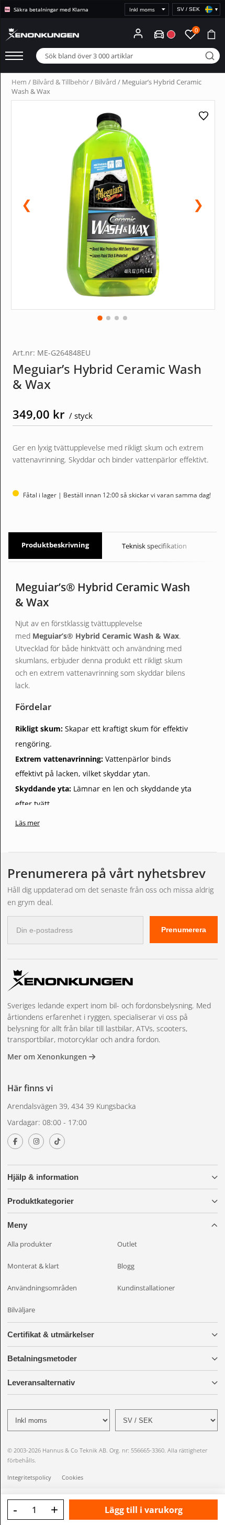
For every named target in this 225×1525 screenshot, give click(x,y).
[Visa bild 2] (108, 318)
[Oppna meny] (14, 56)
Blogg (125, 1266)
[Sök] (210, 56)
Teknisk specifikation (154, 546)
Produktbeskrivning (55, 545)
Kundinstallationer (146, 1287)
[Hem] (70, 982)
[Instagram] (36, 1141)
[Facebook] (15, 1141)
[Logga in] (138, 33)
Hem (19, 82)
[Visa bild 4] (125, 318)
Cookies (72, 1477)
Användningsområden (42, 1287)
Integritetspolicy (29, 1477)
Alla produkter (29, 1244)
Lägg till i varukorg (144, 1510)
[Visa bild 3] (117, 318)
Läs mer (27, 822)
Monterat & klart (33, 1266)
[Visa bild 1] (100, 318)
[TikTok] (57, 1141)
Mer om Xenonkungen (48, 1057)
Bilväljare (21, 1309)
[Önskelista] (204, 115)
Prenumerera (183, 929)
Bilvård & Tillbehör (60, 82)
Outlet (127, 1244)
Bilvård (105, 82)
